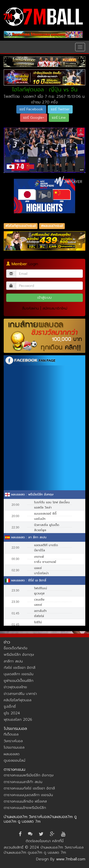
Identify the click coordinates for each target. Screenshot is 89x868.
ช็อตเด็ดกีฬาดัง (15, 648)
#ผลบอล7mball (52, 226)
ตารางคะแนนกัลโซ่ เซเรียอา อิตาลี (29, 788)
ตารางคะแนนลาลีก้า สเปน (23, 782)
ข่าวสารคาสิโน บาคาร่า (20, 693)
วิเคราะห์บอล (13, 741)
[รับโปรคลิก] (44, 241)
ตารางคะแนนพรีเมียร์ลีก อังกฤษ (28, 775)
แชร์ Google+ (33, 117)
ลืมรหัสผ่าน (30, 308)
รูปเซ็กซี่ (10, 706)
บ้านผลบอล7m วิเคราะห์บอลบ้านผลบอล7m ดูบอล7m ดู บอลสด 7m (40, 819)
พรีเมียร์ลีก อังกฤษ (19, 654)
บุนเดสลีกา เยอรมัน (18, 674)
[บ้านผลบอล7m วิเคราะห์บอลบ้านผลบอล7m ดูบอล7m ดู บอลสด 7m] (43, 16)
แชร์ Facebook (31, 109)
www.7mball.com (70, 859)
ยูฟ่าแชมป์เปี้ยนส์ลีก (18, 680)
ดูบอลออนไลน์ (14, 760)
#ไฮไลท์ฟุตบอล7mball (20, 226)
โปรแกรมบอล (14, 747)
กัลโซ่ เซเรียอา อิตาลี (19, 667)
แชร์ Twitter (60, 109)
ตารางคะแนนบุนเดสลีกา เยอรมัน (28, 795)
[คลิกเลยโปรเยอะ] (44, 61)
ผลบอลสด (12, 754)
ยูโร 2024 (12, 713)
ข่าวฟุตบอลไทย (15, 687)
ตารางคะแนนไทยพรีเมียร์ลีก (25, 807)
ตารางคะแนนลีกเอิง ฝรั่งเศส (25, 801)
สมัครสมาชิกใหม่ (55, 308)
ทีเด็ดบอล (11, 734)
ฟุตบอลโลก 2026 (18, 719)
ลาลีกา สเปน (13, 661)
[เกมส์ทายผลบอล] (44, 336)
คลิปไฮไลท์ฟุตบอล (17, 700)
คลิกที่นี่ (58, 841)
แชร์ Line (59, 117)
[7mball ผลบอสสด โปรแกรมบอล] (43, 34)
